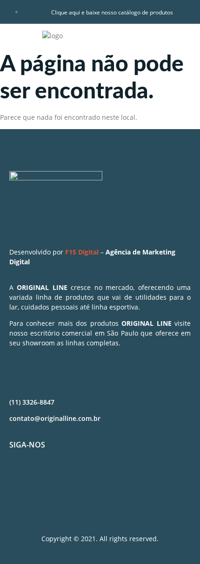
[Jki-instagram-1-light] (48, 478)
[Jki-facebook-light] (21, 478)
